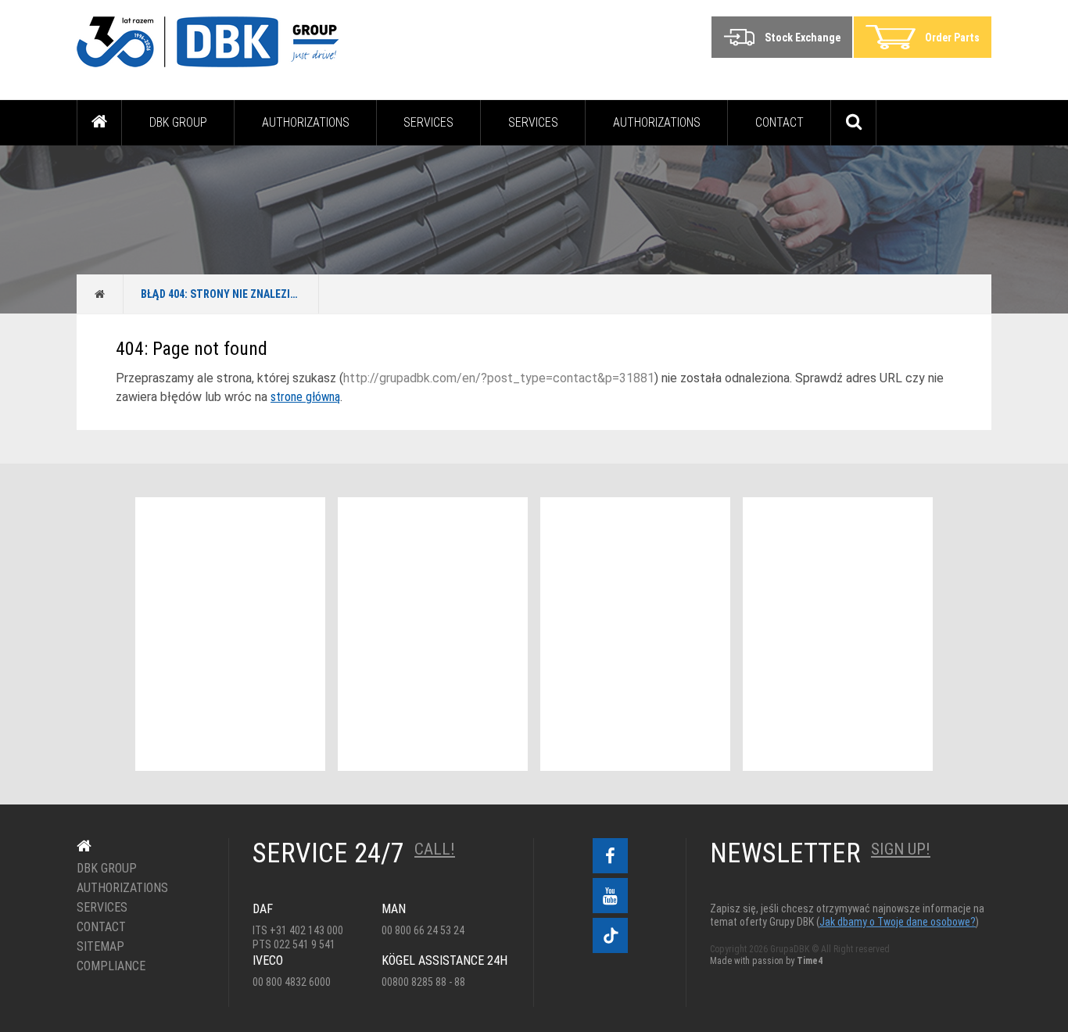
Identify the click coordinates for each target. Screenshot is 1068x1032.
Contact (779, 122)
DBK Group (178, 122)
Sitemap (100, 947)
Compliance (111, 966)
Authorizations (305, 122)
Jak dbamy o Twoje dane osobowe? (897, 922)
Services (428, 122)
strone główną (305, 396)
